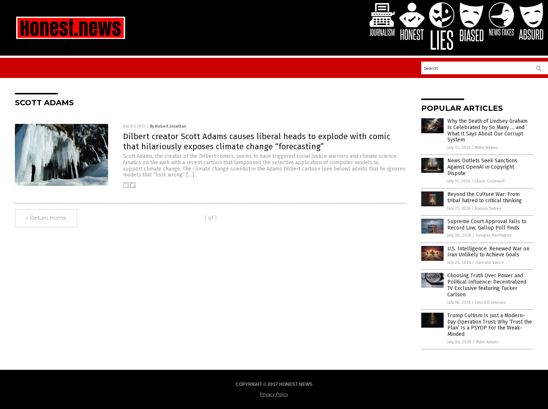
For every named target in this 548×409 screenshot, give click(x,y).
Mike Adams (486, 147)
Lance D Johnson (490, 302)
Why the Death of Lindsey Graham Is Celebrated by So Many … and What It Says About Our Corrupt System (487, 130)
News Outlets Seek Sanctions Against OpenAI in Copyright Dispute (482, 167)
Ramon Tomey (488, 208)
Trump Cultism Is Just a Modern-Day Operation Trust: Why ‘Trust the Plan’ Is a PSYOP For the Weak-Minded (489, 324)
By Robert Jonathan (168, 126)
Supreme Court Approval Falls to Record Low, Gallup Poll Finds (486, 224)
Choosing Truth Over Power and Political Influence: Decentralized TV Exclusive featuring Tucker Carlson (486, 284)
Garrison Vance (489, 262)
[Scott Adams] (70, 38)
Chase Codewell (490, 181)
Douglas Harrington (493, 235)
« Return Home (46, 218)
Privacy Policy (274, 394)
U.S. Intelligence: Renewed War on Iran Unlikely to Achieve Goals (488, 252)
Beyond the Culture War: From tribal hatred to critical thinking (484, 197)
